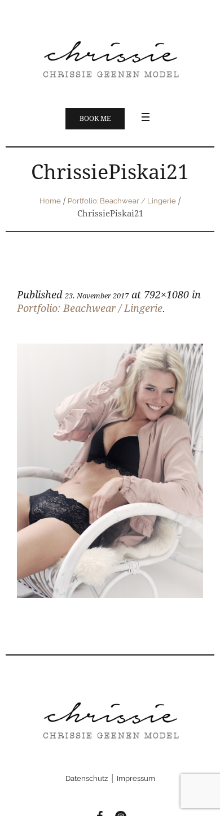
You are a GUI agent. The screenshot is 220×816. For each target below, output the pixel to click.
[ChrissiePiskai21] (110, 471)
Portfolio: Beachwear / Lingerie (122, 201)
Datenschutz (86, 778)
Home (50, 201)
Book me (95, 119)
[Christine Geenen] (110, 58)
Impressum (136, 778)
